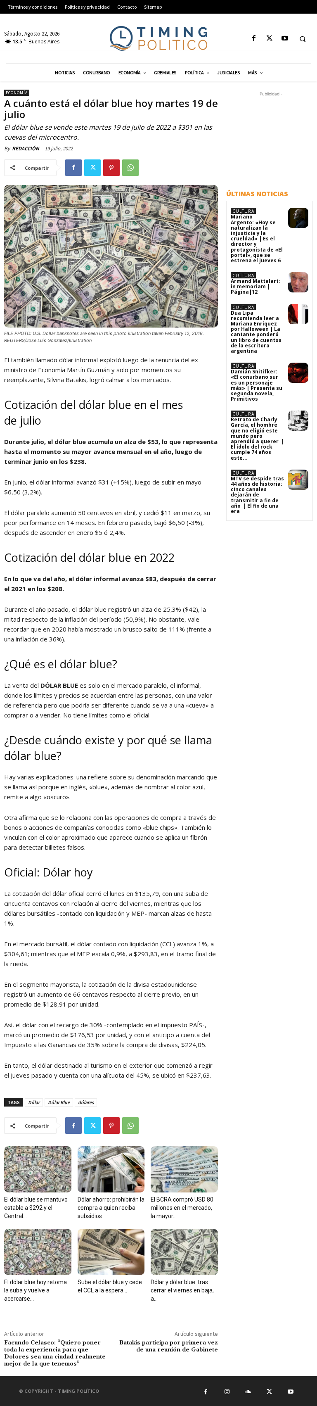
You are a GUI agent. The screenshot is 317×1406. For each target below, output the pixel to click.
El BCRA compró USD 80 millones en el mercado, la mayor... (182, 1207)
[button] (302, 38)
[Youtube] (284, 38)
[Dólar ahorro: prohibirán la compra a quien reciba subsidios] (111, 1169)
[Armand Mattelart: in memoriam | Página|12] (298, 282)
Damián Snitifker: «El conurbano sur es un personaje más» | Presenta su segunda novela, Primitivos (256, 385)
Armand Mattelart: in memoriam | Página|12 (255, 286)
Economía (17, 92)
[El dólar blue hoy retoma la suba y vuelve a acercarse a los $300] (37, 1252)
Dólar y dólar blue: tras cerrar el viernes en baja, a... (182, 1290)
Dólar (34, 1102)
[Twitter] (269, 38)
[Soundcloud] (248, 1391)
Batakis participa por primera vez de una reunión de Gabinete (168, 1346)
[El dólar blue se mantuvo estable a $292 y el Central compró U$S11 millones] (37, 1169)
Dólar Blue (59, 1102)
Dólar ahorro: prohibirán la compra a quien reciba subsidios (111, 1207)
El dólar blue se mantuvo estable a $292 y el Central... (36, 1207)
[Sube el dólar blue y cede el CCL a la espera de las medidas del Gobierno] (111, 1252)
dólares (86, 1102)
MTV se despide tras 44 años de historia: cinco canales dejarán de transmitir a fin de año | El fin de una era (257, 495)
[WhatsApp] (130, 167)
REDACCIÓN (25, 148)
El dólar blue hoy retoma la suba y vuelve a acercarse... (35, 1290)
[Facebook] (254, 38)
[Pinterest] (111, 167)
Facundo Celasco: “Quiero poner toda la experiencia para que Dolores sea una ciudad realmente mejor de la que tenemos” (55, 1353)
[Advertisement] (271, 139)
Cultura (243, 211)
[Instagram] (226, 1391)
